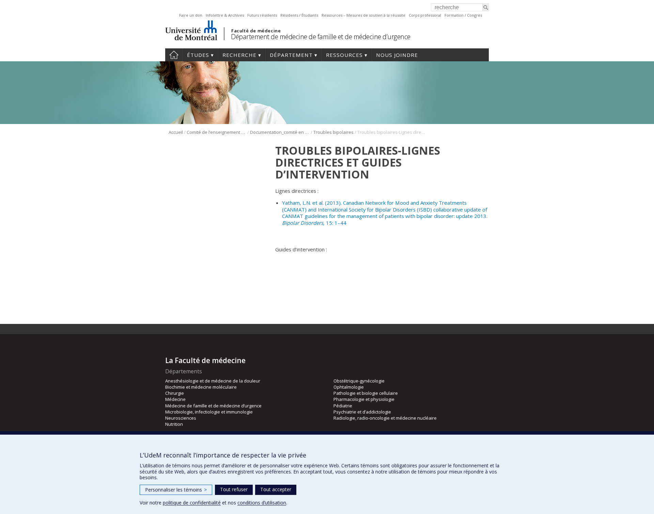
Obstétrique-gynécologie (359, 381)
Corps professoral (425, 15)
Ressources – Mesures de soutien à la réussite (363, 15)
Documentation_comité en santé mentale (280, 132)
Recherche (239, 54)
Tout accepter (275, 489)
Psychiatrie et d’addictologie (362, 412)
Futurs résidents (262, 15)
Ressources (344, 54)
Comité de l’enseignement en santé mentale (216, 132)
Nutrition (174, 424)
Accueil (173, 54)
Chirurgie (174, 393)
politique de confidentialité (192, 502)
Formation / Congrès (463, 15)
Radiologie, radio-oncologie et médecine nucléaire (385, 418)
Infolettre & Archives (225, 15)
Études (198, 54)
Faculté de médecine (256, 31)
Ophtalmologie (348, 387)
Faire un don (190, 15)
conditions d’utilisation (261, 502)
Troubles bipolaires (333, 132)
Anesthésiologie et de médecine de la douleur (212, 381)
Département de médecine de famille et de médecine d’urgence (320, 36)
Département (291, 54)
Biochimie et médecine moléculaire (201, 387)
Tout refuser (234, 489)
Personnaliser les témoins (176, 489)
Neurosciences (180, 418)
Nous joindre (397, 54)
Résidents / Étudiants (299, 15)
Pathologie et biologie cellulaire (365, 393)
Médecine (175, 399)
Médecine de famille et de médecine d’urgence (213, 406)
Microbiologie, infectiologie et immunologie (209, 412)
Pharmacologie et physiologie (363, 399)
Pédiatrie (342, 406)
